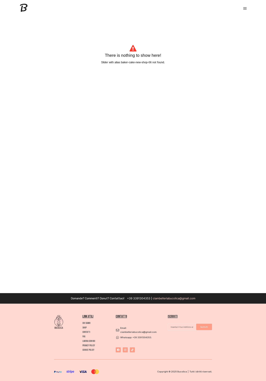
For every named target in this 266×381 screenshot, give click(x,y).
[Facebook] (118, 349)
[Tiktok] (132, 349)
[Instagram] (125, 349)
